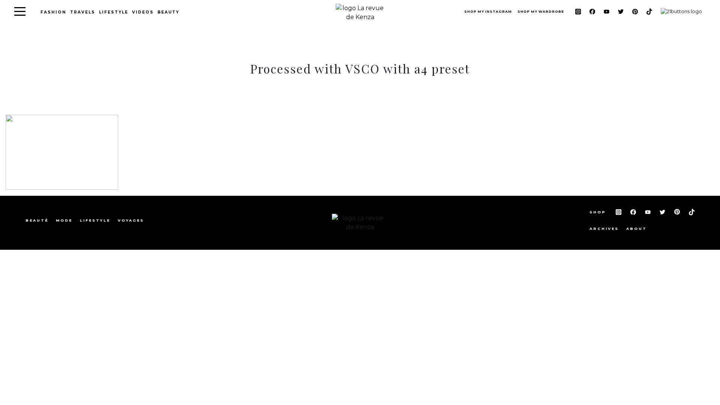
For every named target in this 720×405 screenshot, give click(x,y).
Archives (604, 228)
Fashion (53, 12)
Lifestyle (113, 12)
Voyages (131, 220)
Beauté (37, 220)
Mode (64, 220)
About (636, 228)
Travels (82, 12)
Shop (599, 212)
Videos (143, 12)
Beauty (168, 12)
